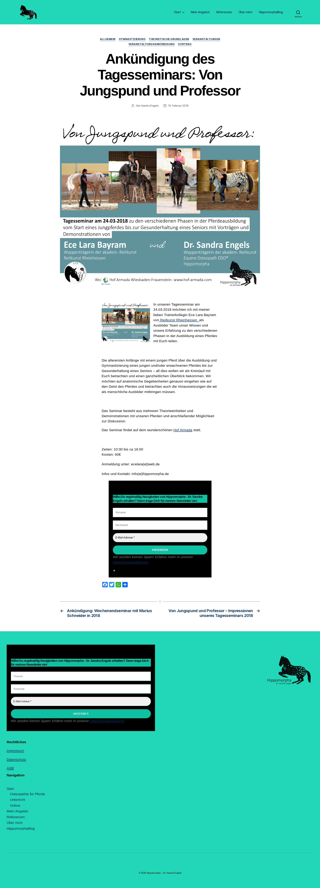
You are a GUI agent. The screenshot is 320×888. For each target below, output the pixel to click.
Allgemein (108, 39)
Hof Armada (183, 430)
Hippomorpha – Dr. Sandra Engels (164, 873)
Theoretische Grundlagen (169, 39)
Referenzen (224, 12)
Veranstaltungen (206, 39)
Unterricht (17, 800)
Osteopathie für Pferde (27, 794)
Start (177, 12)
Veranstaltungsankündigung (151, 44)
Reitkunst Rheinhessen (179, 320)
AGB (10, 768)
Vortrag (185, 44)
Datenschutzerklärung (130, 562)
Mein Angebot (200, 12)
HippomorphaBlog (271, 12)
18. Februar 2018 (178, 105)
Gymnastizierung (132, 39)
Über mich (245, 12)
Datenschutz (16, 759)
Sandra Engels (150, 105)
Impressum (15, 751)
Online (15, 805)
